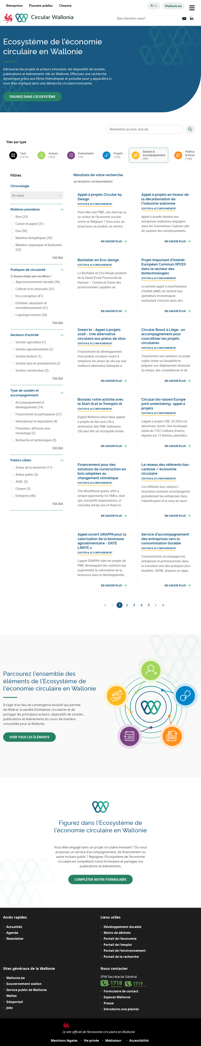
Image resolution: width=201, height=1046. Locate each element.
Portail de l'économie (120, 938)
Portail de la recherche (121, 956)
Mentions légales (64, 1040)
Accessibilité (139, 1040)
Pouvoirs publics (41, 5)
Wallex (11, 996)
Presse (109, 1003)
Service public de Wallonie (26, 990)
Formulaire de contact (121, 991)
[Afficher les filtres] (62, 209)
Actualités (14, 927)
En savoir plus (111, 241)
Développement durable (122, 927)
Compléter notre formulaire (100, 879)
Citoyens (65, 5)
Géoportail (14, 1002)
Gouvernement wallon (24, 984)
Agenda (12, 933)
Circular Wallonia (52, 17)
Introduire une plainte (121, 1009)
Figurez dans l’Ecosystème (32, 96)
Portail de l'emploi (118, 944)
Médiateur (113, 1040)
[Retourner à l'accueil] (17, 19)
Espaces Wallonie (117, 997)
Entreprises (14, 5)
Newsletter (15, 938)
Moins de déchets (117, 933)
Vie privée (91, 1040)
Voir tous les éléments (29, 737)
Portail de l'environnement (125, 950)
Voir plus (57, 257)
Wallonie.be (15, 978)
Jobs (9, 1008)
